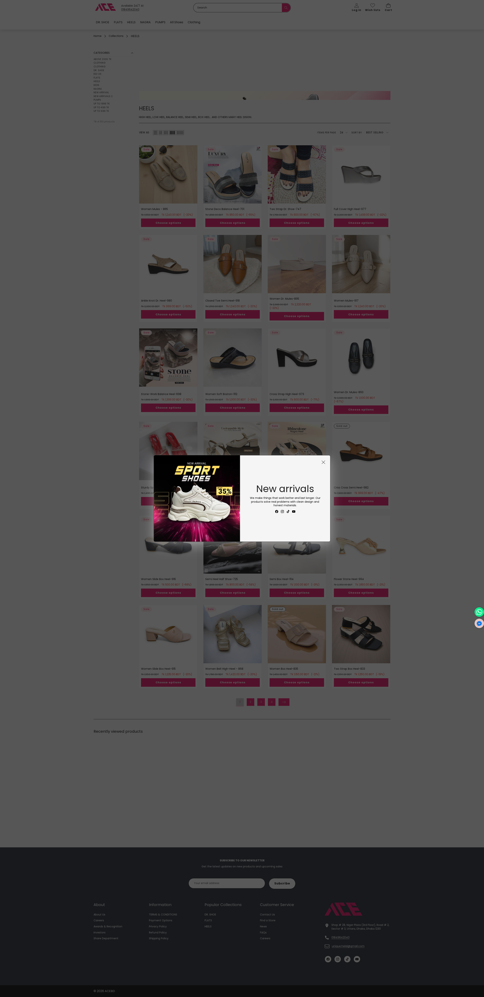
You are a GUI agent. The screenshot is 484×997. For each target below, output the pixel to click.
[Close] (323, 462)
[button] (479, 623)
